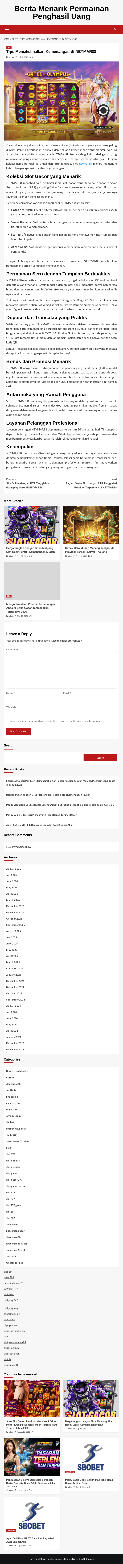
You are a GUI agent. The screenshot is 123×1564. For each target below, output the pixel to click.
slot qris (10, 1192)
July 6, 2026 (81, 1487)
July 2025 (11, 937)
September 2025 (15, 924)
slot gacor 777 (14, 1179)
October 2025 (14, 918)
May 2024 (11, 1024)
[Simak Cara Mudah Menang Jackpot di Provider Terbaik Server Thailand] (91, 525)
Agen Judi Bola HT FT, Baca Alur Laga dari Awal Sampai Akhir (40, 824)
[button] (7, 29)
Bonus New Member (17, 1071)
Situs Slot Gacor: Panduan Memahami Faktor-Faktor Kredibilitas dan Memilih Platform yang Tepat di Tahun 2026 (60, 782)
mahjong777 (11, 1299)
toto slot (11, 1256)
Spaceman (12, 1224)
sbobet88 (11, 1135)
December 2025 (15, 906)
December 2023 (15, 1043)
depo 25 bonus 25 (13, 1282)
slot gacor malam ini (15, 1342)
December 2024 (15, 980)
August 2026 (13, 868)
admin (11, 57)
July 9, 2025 (23, 57)
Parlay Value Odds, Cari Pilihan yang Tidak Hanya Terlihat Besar (41, 814)
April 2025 (12, 956)
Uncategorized (14, 1262)
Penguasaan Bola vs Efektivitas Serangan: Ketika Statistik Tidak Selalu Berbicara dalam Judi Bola (60, 804)
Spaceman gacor (15, 1230)
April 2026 (12, 893)
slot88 (9, 1211)
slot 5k (7, 1359)
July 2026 (11, 875)
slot (6, 1336)
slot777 (10, 1198)
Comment (13, 649)
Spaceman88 (13, 1237)
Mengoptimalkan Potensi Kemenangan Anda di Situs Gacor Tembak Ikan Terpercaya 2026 (30, 608)
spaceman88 (11, 1364)
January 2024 (13, 1036)
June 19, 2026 (81, 556)
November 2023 (15, 1049)
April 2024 (12, 1030)
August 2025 (13, 931)
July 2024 (11, 1012)
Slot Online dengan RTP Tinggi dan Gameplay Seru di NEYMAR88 (27, 483)
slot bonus (9, 1319)
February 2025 (14, 968)
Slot (9, 47)
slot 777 (10, 1154)
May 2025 (11, 949)
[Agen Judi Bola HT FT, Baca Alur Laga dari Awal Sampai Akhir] (32, 1515)
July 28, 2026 (22, 556)
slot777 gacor (14, 1205)
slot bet (8, 1271)
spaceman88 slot (15, 1249)
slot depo (9, 1294)
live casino (12, 1096)
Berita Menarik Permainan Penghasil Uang (61, 12)
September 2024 (15, 999)
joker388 (9, 1277)
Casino (10, 1077)
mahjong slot (13, 1103)
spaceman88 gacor (16, 1243)
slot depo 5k (13, 1166)
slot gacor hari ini (15, 1186)
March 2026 (13, 899)
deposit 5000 (13, 1083)
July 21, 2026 (22, 1490)
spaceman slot (12, 1313)
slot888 (10, 1218)
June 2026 (12, 881)
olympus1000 (13, 1115)
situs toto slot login (14, 1330)
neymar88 (11, 1109)
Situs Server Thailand (18, 1141)
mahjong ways (11, 1307)
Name (10, 693)
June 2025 (12, 943)
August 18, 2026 (23, 1432)
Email (67, 693)
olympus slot (11, 1325)
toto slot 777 (11, 1288)
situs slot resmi (12, 1347)
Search (9, 745)
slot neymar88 (82, 163)
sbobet (10, 1122)
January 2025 (13, 974)
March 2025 (13, 962)
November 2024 (15, 987)
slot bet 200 (13, 1160)
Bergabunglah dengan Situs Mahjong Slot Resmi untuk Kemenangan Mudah (48, 794)
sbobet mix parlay (16, 1128)
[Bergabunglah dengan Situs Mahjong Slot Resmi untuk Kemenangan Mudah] (32, 525)
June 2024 (12, 1018)
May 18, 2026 (22, 616)
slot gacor (11, 1173)
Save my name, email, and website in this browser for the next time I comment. (56, 720)
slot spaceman (12, 1353)
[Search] (116, 29)
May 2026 (11, 887)
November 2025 (15, 912)
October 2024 (14, 993)
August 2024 (13, 1005)
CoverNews (71, 1558)
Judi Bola (11, 1090)
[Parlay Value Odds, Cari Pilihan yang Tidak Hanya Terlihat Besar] (91, 1457)
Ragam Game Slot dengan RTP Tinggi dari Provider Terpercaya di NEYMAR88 (91, 483)
